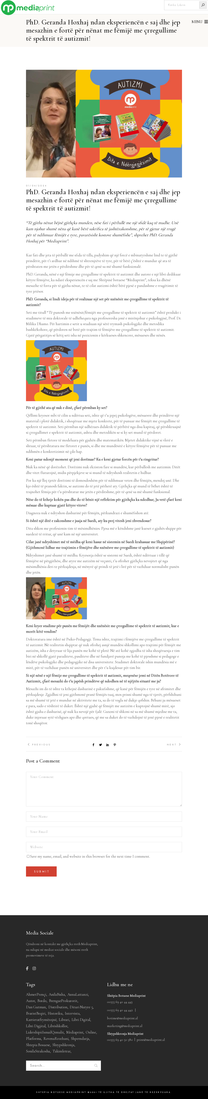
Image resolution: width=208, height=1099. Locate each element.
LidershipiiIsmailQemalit (45, 1032)
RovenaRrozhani (55, 1038)
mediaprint (74, 1032)
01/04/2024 (36, 186)
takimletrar (61, 1051)
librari (64, 1019)
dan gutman (36, 1007)
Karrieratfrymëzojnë (41, 1019)
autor (30, 1000)
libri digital (81, 1019)
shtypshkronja (63, 1044)
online (91, 1032)
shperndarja (80, 1038)
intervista (72, 1013)
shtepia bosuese (38, 1044)
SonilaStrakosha (38, 1051)
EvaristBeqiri (36, 1013)
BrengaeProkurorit (63, 1000)
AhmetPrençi (36, 994)
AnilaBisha (57, 994)
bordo (42, 1000)
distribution (57, 1007)
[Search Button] (203, 5)
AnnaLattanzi (77, 994)
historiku (55, 1013)
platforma (33, 1038)
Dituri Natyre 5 (81, 1007)
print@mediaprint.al (151, 1040)
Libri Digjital (36, 1026)
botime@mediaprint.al (122, 1018)
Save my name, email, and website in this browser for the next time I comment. (90, 856)
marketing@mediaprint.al (124, 1026)
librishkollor (57, 1026)
